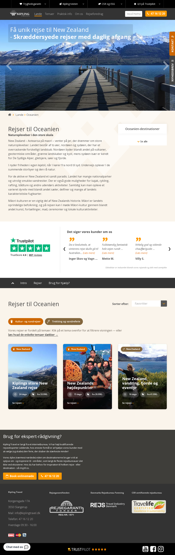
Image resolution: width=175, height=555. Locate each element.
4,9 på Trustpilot (147, 3)
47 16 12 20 (50, 476)
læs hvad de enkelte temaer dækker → (33, 335)
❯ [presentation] (169, 248)
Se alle (142, 141)
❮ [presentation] (64, 248)
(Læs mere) (89, 253)
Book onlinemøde (20, 476)
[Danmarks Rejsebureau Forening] (108, 505)
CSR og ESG (110, 3)
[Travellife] (149, 508)
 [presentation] (166, 65)
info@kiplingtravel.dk (27, 513)
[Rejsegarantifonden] (66, 509)
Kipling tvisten (71, 3)
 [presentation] (9, 65)
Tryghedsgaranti (33, 3)
